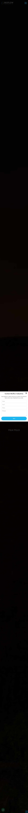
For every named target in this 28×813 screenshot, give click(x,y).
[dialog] (14, 406)
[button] (26, 393)
